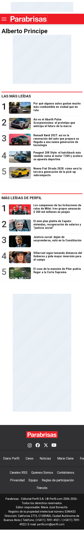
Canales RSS (18, 472)
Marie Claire (65, 458)
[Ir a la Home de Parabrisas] (28, 19)
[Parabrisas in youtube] (54, 445)
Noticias (45, 458)
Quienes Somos (42, 472)
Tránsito (42, 488)
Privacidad (17, 480)
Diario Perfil (11, 458)
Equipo (33, 480)
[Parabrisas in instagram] (30, 445)
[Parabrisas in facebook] (38, 445)
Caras (29, 458)
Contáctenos (65, 472)
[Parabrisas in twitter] (46, 445)
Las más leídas (16, 96)
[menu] (4, 19)
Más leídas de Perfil (22, 198)
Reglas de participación (58, 480)
